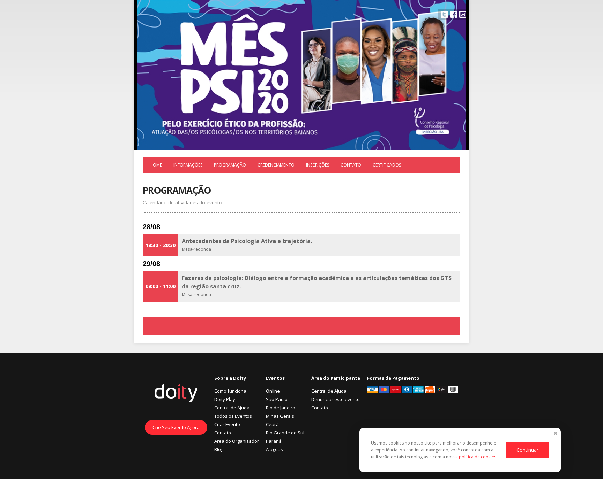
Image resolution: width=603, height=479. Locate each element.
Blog (218, 449)
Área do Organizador (236, 441)
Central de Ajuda (232, 407)
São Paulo (277, 399)
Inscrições (317, 165)
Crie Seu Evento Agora (176, 427)
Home (156, 165)
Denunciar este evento (335, 399)
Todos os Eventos (233, 416)
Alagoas (274, 449)
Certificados (387, 165)
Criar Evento (227, 424)
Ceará (272, 424)
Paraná (274, 441)
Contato (351, 165)
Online (273, 391)
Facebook (453, 14)
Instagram (463, 14)
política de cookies (478, 457)
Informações (187, 165)
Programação (230, 165)
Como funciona (230, 391)
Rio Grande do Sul (285, 433)
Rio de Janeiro (280, 407)
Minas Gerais (280, 416)
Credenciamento (276, 165)
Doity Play (224, 399)
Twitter (444, 14)
